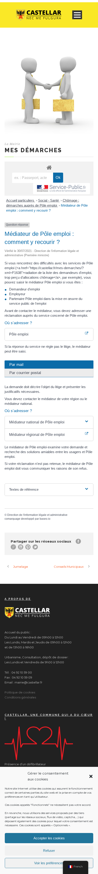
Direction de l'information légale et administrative (37, 515)
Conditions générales (20, 697)
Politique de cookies (20, 692)
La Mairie (12, 144)
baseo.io (45, 518)
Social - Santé (49, 200)
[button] (91, 776)
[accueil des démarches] (49, 167)
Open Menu (77, 14)
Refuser (49, 850)
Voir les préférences (49, 863)
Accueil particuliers (20, 200)
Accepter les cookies (49, 838)
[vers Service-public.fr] (61, 188)
